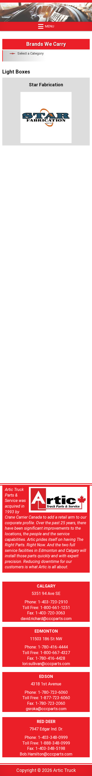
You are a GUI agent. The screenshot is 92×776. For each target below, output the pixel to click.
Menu (49, 26)
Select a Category (30, 53)
